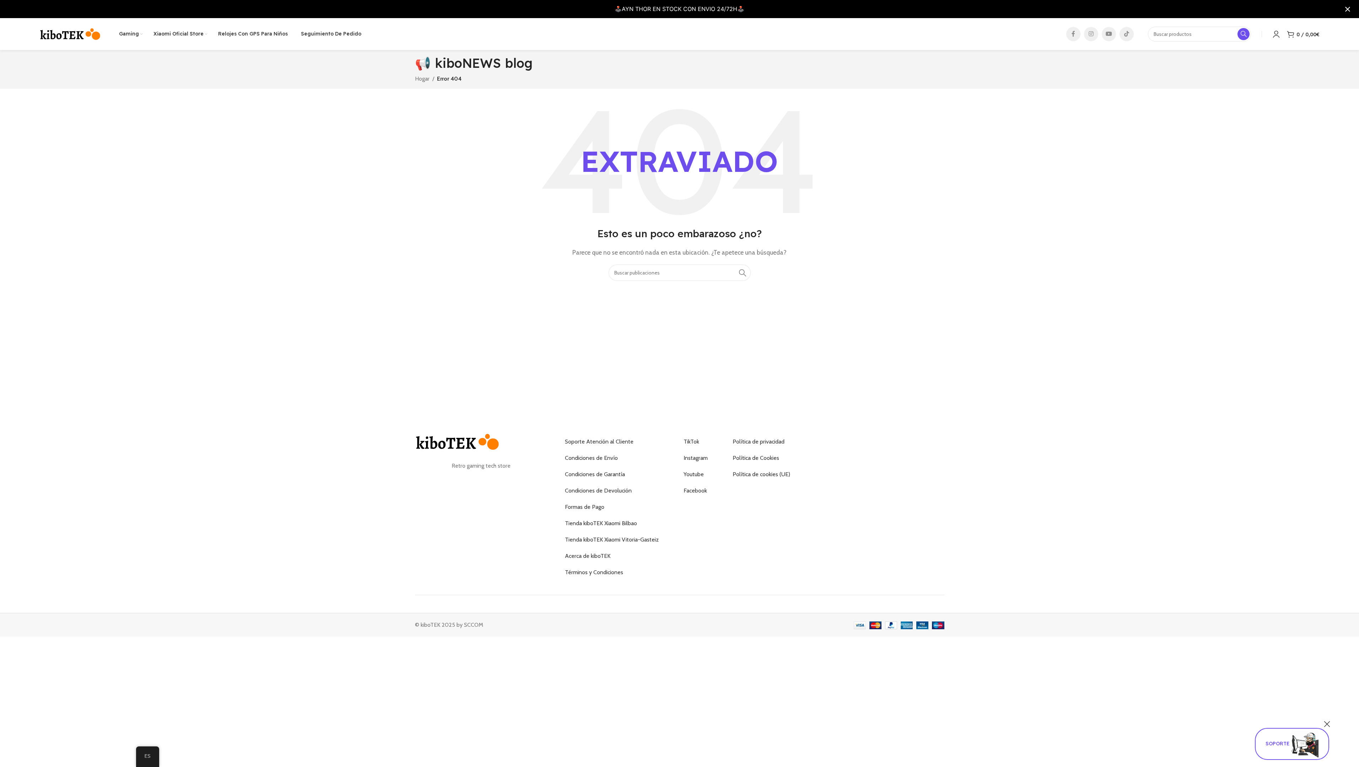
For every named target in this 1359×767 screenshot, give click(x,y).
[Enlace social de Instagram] (1091, 34)
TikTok (691, 441)
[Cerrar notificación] (1347, 9)
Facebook (695, 490)
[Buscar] (742, 273)
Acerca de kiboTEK (587, 556)
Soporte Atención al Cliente (599, 441)
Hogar (422, 78)
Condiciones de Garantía (595, 474)
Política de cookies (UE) (761, 474)
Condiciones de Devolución (598, 490)
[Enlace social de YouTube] (1109, 34)
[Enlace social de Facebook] (1073, 34)
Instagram (696, 458)
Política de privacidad (758, 441)
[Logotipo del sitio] (70, 33)
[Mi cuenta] (1276, 34)
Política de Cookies (756, 458)
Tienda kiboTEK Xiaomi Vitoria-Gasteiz (612, 539)
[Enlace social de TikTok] (1127, 34)
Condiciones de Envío (591, 458)
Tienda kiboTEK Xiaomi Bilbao (601, 523)
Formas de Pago (584, 507)
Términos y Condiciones (594, 572)
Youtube (694, 474)
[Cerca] (1327, 724)
